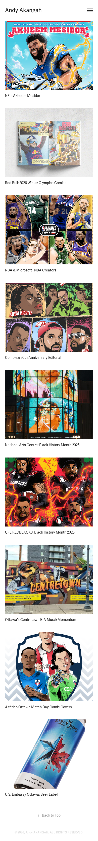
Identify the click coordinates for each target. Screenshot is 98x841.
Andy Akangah (23, 10)
